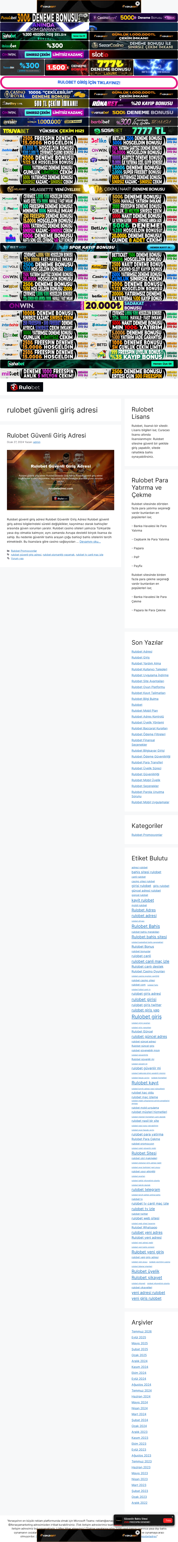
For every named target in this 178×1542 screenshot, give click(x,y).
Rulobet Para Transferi (147, 762)
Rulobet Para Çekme (146, 1139)
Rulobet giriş (147, 1017)
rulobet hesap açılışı (140, 1078)
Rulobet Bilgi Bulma (145, 699)
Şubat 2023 (140, 1491)
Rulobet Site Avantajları (148, 681)
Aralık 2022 (139, 1502)
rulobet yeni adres (147, 1232)
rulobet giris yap (145, 1010)
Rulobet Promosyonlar (24, 550)
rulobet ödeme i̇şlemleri (142, 1266)
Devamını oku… (90, 541)
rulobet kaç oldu (143, 1092)
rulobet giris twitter (146, 1005)
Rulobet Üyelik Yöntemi (148, 722)
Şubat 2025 (140, 1349)
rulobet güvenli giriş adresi (26, 554)
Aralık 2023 (140, 1432)
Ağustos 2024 (141, 1384)
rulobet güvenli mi (139, 1064)
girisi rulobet (141, 886)
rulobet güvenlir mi (146, 1068)
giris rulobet (161, 886)
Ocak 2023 (139, 1497)
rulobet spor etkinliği (143, 1171)
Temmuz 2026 (142, 1331)
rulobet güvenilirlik (140, 1055)
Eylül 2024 (139, 1378)
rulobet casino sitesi (143, 980)
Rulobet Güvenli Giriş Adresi (46, 435)
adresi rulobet (140, 867)
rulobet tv (137, 1199)
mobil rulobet (139, 905)
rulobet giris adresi (146, 994)
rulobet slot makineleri (144, 1158)
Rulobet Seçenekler (145, 786)
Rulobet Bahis (146, 926)
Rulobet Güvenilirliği (145, 774)
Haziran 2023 (141, 1467)
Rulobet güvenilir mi (143, 1059)
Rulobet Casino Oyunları (148, 971)
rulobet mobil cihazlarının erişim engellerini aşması (150, 1102)
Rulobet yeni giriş (148, 1251)
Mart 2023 (139, 1485)
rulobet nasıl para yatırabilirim (145, 1126)
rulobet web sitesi (145, 1218)
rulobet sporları (138, 1176)
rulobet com (139, 984)
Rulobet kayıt (145, 1082)
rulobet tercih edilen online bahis (146, 1195)
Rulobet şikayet (147, 1277)
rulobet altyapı (138, 921)
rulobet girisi (144, 999)
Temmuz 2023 (142, 1461)
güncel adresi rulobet (146, 890)
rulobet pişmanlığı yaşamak (59, 554)
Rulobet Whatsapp (144, 1227)
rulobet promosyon (143, 1143)
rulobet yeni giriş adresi (145, 1257)
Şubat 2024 (140, 1420)
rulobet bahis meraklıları (145, 931)
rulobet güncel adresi (144, 1041)
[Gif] (89, 189)
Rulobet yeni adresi (147, 1238)
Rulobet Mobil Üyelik (146, 780)
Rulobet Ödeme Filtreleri (148, 734)
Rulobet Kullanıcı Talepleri (149, 669)
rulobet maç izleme (145, 1097)
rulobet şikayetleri (142, 1287)
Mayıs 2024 (140, 1402)
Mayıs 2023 (140, 1473)
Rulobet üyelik (145, 1271)
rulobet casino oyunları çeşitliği (145, 976)
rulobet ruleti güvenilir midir (144, 1148)
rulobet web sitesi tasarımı (143, 1223)
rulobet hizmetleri (159, 1078)
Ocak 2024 (139, 1426)
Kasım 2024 (140, 1367)
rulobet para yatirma (147, 1134)
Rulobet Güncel (142, 1031)
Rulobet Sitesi (144, 1153)
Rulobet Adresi (142, 651)
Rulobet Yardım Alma (146, 663)
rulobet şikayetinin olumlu (158, 1283)
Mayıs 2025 (140, 1343)
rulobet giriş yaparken (141, 1027)
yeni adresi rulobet (148, 1292)
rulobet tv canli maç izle (89, 554)
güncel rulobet (140, 895)
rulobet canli (141, 956)
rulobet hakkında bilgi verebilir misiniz (148, 1073)
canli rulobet (139, 876)
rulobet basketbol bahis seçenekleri (147, 942)
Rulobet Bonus (143, 947)
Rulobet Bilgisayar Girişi (148, 750)
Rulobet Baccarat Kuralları (150, 728)
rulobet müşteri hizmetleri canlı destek (148, 1117)
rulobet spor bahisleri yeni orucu (146, 1167)
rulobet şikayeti (138, 1283)
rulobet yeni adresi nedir (142, 1242)
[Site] (44, 140)
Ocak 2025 (139, 1355)
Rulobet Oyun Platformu (148, 687)
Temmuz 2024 (142, 1390)
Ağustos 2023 (141, 1455)
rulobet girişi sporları (141, 1023)
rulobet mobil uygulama (145, 1107)
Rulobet (137, 704)
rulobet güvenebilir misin (146, 1050)
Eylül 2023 (139, 1449)
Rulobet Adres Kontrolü (148, 716)
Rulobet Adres (144, 910)
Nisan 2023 (140, 1479)
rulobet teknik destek (141, 1185)
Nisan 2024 (140, 1408)
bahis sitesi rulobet (146, 872)
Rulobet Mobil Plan (145, 710)
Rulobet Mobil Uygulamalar (150, 802)
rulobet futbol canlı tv (141, 989)
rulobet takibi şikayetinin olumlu (146, 1180)
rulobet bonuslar (141, 951)
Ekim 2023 (139, 1443)
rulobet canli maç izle (150, 961)
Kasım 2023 (140, 1438)
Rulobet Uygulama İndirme (150, 675)
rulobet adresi (144, 915)
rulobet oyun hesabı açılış (143, 1130)
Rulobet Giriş (141, 657)
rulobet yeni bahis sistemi (143, 1247)
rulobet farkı (152, 985)
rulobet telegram (146, 1189)
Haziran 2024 (141, 1396)
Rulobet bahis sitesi (149, 937)
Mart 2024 (139, 1414)
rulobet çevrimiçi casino (159, 1262)
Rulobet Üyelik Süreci (146, 768)
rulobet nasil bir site (145, 1120)
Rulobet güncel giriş (143, 1045)
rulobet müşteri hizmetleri (149, 1112)
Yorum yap (17, 558)
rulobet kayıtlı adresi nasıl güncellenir (148, 1089)
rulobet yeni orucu (139, 1262)
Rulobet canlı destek (147, 967)
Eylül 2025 (139, 1337)
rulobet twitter (140, 1213)
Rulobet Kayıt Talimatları (148, 693)
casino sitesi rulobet (143, 881)
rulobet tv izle (143, 1209)
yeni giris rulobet (146, 1298)
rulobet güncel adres (149, 1036)
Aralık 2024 (140, 1361)
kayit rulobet (143, 900)
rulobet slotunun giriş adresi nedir (146, 1163)
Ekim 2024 (139, 1373)
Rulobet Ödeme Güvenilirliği (151, 756)
